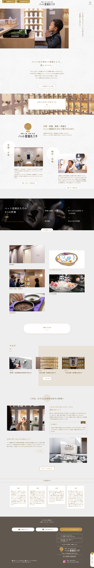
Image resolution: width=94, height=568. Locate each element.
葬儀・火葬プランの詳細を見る (28, 183)
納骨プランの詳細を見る (72, 187)
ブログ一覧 (47, 378)
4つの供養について (47, 230)
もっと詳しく (40, 451)
